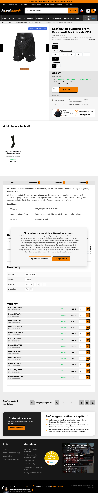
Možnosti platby (29, 464)
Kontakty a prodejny (50, 4)
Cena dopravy (29, 460)
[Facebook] (87, 402)
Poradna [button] (59, 4)
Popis (12, 182)
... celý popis (91, 39)
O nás (5, 449)
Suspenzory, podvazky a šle (23, 22)
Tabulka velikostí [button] (36, 4)
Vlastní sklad (7, 456)
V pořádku (62, 259)
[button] (5, 18)
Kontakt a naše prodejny (11, 453)
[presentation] (1, 48)
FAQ (71, 4)
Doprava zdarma (74, 100)
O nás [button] (3, 4)
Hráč (10, 22)
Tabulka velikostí (66, 51)
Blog (67, 4)
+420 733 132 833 (66, 403)
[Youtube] (92, 402)
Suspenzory (38, 22)
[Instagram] (81, 402)
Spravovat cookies (39, 259)
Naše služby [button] (23, 4)
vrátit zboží (78, 104)
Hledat (73, 11)
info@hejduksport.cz (44, 403)
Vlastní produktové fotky (11, 459)
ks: (54, 88)
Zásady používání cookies (33, 473)
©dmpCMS (90, 487)
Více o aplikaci (16, 428)
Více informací (67, 252)
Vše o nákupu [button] (12, 4)
